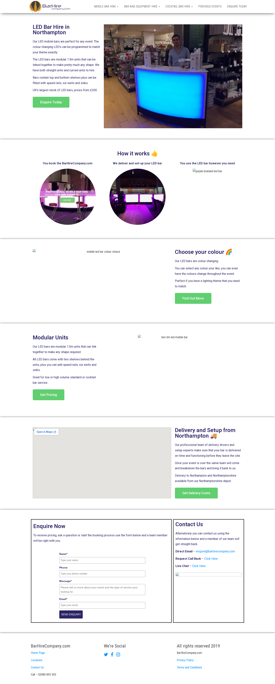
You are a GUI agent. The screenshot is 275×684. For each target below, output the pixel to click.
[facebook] (113, 655)
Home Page (38, 653)
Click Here (211, 558)
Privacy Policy (185, 660)
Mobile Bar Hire (105, 6)
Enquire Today (237, 6)
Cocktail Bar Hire (178, 6)
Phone (63, 567)
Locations (36, 660)
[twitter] (107, 655)
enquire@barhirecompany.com (215, 551)
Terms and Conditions (189, 667)
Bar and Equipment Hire (141, 6)
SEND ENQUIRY (71, 614)
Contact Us (37, 667)
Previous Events (209, 6)
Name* (63, 553)
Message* (65, 581)
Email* (63, 599)
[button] (51, 102)
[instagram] (118, 655)
